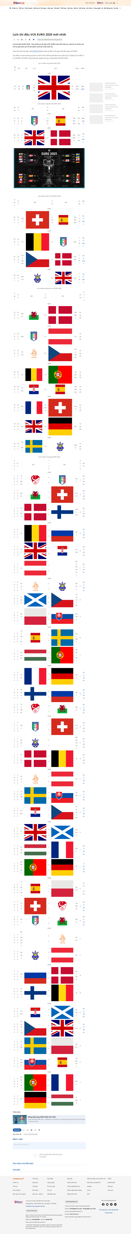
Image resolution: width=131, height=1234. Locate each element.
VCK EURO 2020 (36, 51)
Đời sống (82, 8)
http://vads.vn (74, 1214)
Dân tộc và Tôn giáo (39, 8)
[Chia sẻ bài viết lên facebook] (14, 39)
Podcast (110, 1186)
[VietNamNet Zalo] (115, 1205)
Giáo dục (50, 8)
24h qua (110, 1190)
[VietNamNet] (10, 8)
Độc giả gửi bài (113, 1210)
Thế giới (56, 8)
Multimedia (111, 1182)
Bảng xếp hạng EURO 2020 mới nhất (42, 1117)
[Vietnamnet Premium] (18, 1179)
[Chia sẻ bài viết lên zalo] (18, 39)
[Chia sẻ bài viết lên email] (21, 39)
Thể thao (63, 8)
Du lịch (116, 8)
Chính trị (15, 8)
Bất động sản (108, 8)
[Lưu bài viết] (29, 39)
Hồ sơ (89, 1190)
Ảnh (88, 1194)
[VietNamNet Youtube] (107, 1205)
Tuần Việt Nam (90, 3)
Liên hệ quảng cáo (71, 1201)
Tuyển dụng (108, 1213)
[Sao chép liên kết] (25, 39)
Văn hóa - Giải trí (72, 8)
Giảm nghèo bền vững (74, 1190)
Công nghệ (97, 8)
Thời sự (21, 8)
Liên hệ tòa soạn (32, 1210)
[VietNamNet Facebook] (103, 1205)
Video (109, 1179)
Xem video (83, 120)
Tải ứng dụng (103, 1210)
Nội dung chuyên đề (93, 1182)
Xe (102, 8)
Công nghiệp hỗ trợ (73, 1186)
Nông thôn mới (72, 1194)
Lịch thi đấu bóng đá (30, 1134)
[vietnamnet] (18, 4)
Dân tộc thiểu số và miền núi (96, 1179)
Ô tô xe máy (51, 1186)
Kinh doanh (28, 8)
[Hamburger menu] (120, 8)
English (89, 1186)
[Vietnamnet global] (100, 3)
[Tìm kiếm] (117, 3)
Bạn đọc (69, 1179)
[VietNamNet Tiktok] (111, 1205)
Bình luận (17, 1130)
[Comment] (33, 39)
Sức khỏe (89, 8)
